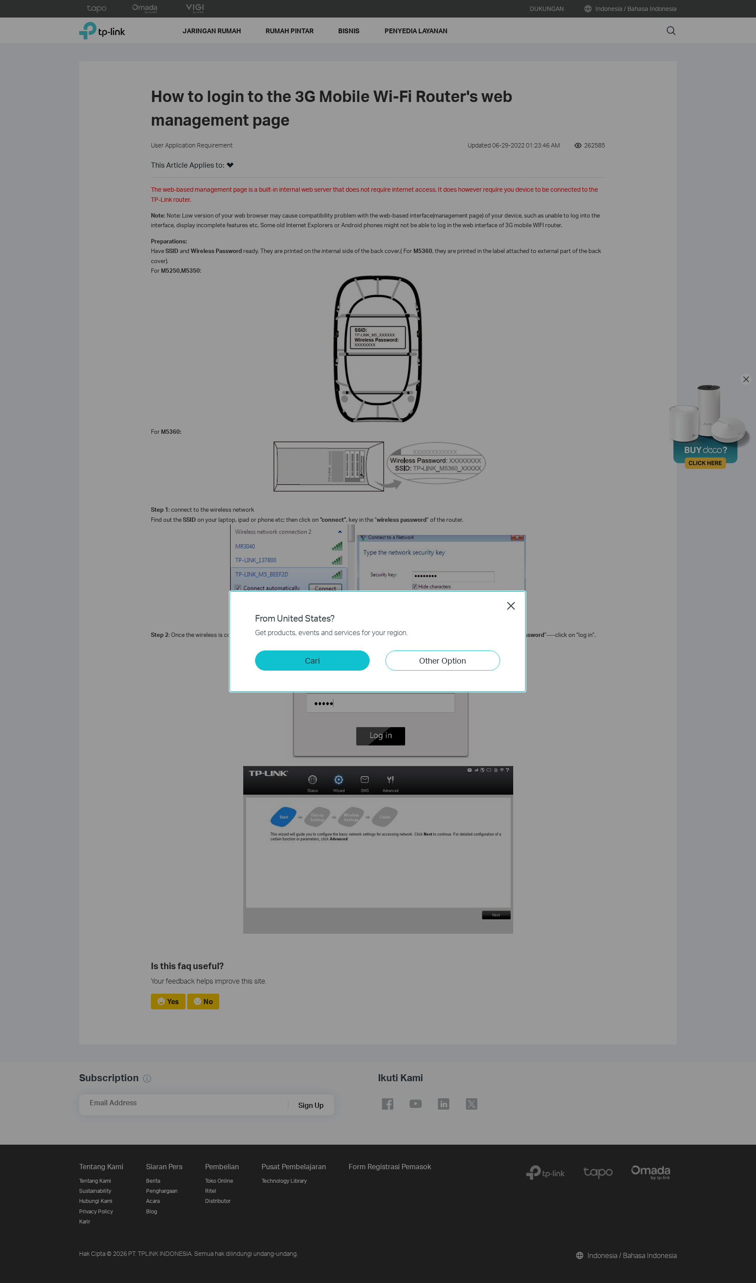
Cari (312, 660)
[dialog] (378, 641)
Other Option (442, 660)
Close (511, 605)
